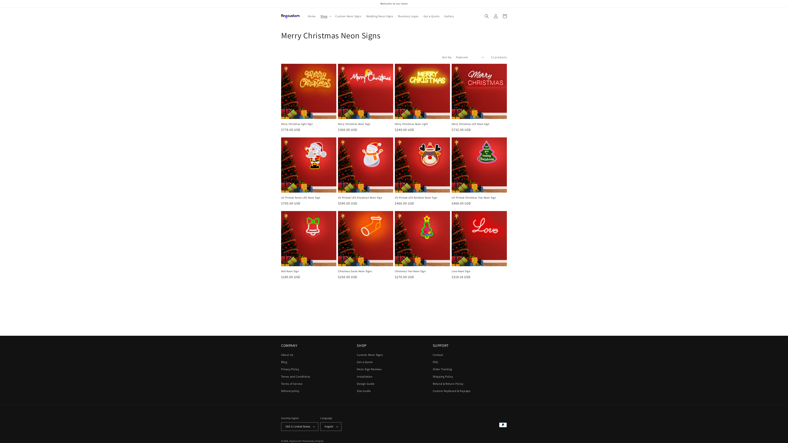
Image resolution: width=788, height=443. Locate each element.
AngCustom (296, 441)
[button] (325, 16)
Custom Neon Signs (370, 355)
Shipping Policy (443, 376)
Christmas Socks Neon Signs (355, 271)
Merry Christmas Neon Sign (354, 124)
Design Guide (365, 384)
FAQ (435, 362)
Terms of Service (292, 384)
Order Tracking (442, 369)
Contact (438, 355)
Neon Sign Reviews (369, 369)
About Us (287, 355)
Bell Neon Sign (290, 271)
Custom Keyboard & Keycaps (452, 391)
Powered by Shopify (313, 441)
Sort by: (447, 57)
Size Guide (364, 391)
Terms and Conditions (295, 376)
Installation (364, 376)
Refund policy (290, 391)
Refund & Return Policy (448, 384)
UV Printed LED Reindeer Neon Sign (416, 197)
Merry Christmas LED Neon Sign (470, 124)
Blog (284, 362)
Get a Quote (365, 362)
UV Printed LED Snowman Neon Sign (360, 197)
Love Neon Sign (461, 271)
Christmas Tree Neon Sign (410, 271)
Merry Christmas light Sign (297, 124)
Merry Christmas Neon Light (411, 124)
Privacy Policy (290, 369)
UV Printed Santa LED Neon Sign (300, 197)
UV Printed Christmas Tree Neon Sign (474, 197)
